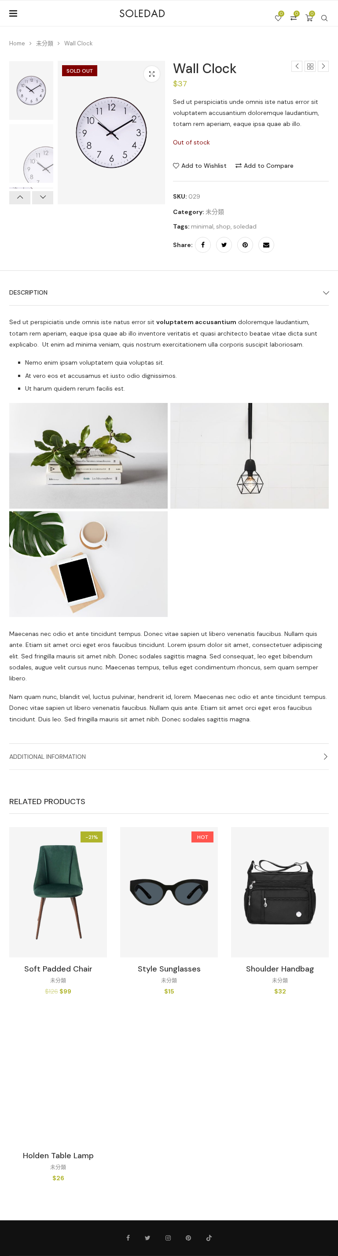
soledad (245, 226)
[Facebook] (128, 1238)
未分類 (44, 43)
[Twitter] (148, 1238)
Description (28, 292)
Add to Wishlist (204, 166)
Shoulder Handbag (280, 969)
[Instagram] (168, 1238)
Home (17, 43)
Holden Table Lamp (58, 1155)
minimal (202, 226)
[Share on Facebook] (203, 245)
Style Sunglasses (169, 969)
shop (223, 226)
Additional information (47, 757)
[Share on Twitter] (224, 245)
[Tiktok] (209, 1238)
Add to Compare (269, 166)
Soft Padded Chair (58, 969)
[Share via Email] (266, 245)
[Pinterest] (188, 1238)
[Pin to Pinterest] (245, 245)
